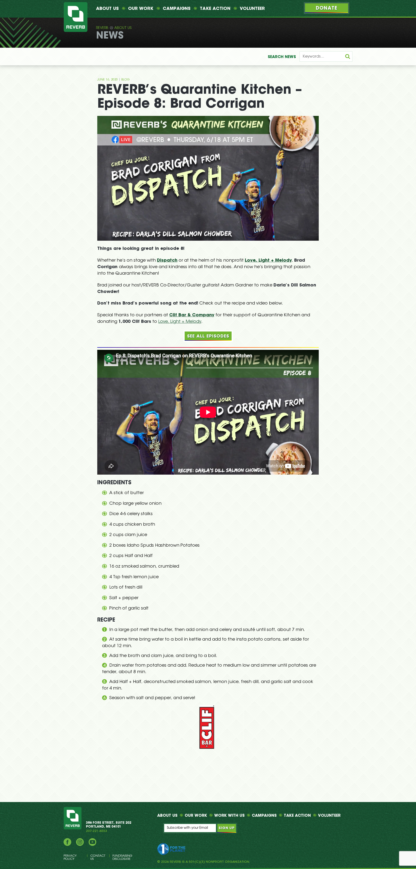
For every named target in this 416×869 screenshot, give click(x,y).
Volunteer (252, 9)
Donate (326, 8)
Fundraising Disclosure (122, 857)
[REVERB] (76, 17)
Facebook (67, 842)
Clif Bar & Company (191, 315)
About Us (107, 9)
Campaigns (176, 9)
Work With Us (229, 816)
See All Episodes (208, 336)
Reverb (102, 28)
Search (282, 57)
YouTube (92, 842)
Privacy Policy (70, 857)
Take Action (215, 9)
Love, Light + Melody (268, 261)
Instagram (80, 842)
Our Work (140, 9)
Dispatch (167, 261)
